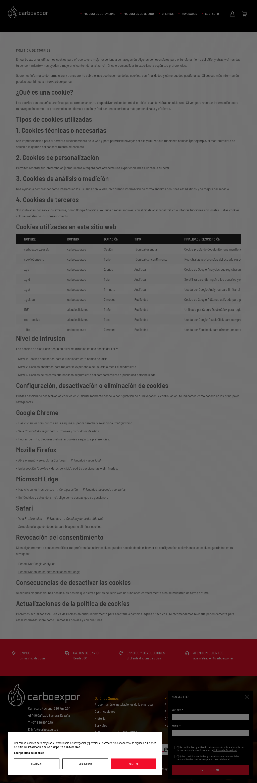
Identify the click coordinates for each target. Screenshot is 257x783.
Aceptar (134, 763)
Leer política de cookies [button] (29, 752)
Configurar (85, 763)
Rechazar (36, 763)
